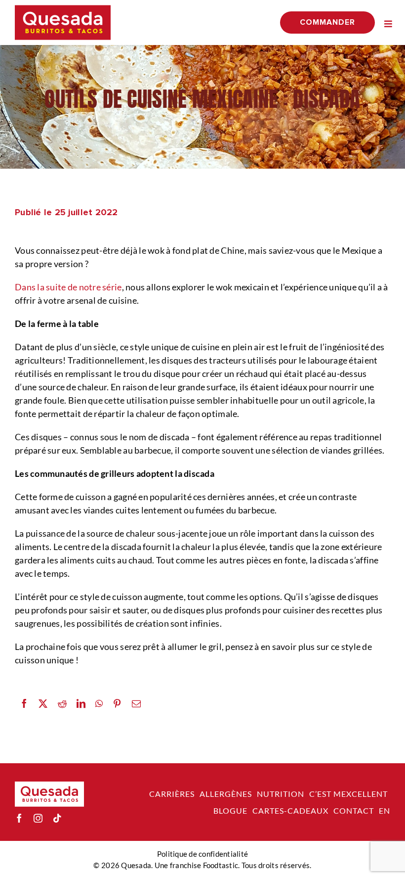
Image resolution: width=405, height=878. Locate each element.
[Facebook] (24, 703)
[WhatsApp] (99, 703)
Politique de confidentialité (202, 853)
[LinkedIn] (81, 703)
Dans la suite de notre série (68, 286)
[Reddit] (62, 703)
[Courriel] (136, 703)
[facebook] (19, 818)
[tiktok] (57, 818)
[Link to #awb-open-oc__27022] (388, 23)
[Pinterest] (117, 703)
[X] (43, 703)
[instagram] (38, 818)
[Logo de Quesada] (63, 9)
